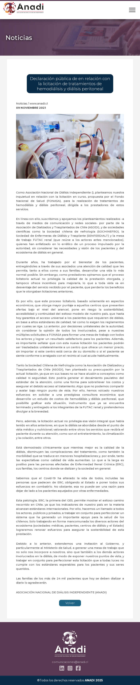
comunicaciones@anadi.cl (70, 662)
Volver (70, 603)
